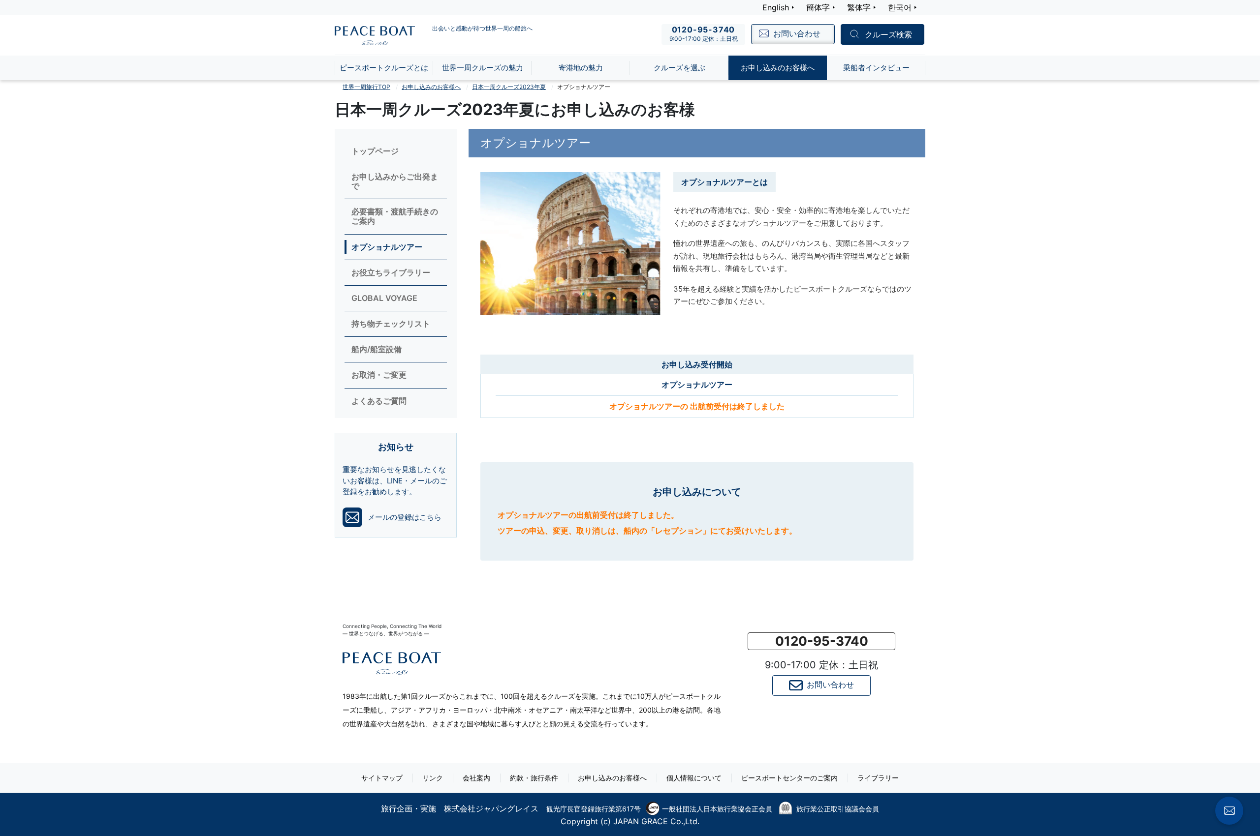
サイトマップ (382, 778)
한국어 (900, 7)
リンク (432, 778)
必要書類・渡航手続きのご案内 (394, 216)
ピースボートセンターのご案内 (789, 778)
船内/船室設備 (376, 349)
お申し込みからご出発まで (394, 181)
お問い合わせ (830, 684)
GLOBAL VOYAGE (384, 298)
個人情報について (694, 778)
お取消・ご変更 (379, 375)
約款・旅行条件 (534, 778)
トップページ (375, 151)
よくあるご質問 (379, 401)
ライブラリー (878, 778)
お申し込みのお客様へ (431, 86)
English (775, 7)
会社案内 (476, 778)
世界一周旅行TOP (366, 86)
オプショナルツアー (386, 247)
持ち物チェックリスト (390, 323)
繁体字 (859, 7)
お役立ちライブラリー (390, 272)
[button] (821, 641)
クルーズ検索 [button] (888, 35)
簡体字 (818, 7)
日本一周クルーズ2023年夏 (509, 86)
